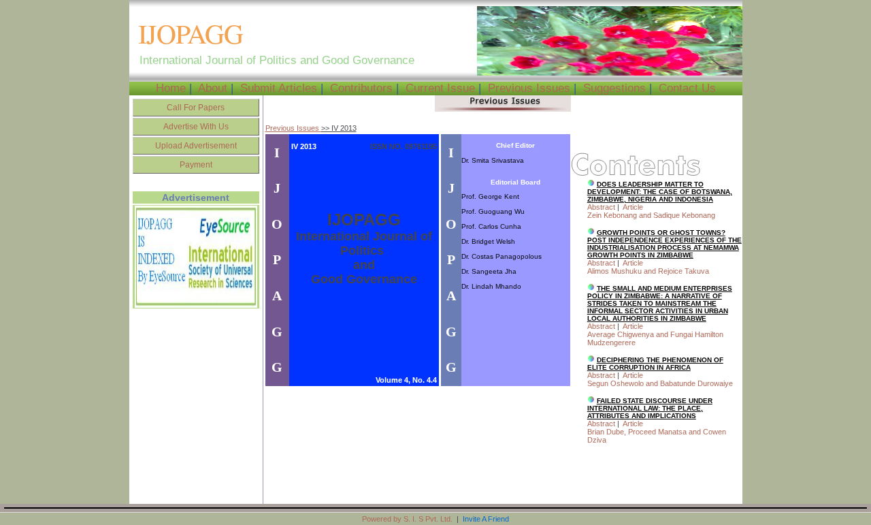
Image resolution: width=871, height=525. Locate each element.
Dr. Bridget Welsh (488, 241)
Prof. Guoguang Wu (493, 211)
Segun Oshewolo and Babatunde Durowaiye (660, 383)
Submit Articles (278, 88)
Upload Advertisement (196, 145)
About (212, 88)
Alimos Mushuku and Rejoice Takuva (648, 271)
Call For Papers (196, 107)
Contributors (361, 88)
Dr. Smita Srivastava (492, 160)
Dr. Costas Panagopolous (501, 256)
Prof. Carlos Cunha (491, 226)
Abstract (601, 207)
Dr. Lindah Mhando (491, 286)
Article (633, 207)
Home (171, 88)
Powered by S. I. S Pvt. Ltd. (407, 519)
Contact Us (687, 88)
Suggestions (614, 88)
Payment (196, 165)
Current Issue (440, 88)
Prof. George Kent (490, 196)
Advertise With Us (196, 126)
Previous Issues (529, 88)
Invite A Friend (486, 519)
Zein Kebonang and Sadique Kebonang (651, 215)
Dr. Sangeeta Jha (488, 271)
